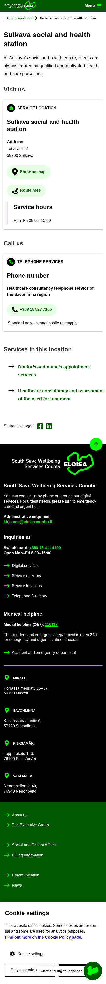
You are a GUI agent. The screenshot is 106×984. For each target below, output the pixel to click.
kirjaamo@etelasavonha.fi (28, 522)
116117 (51, 624)
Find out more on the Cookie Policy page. (43, 937)
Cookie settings (30, 954)
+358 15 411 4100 (45, 548)
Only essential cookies (30, 970)
